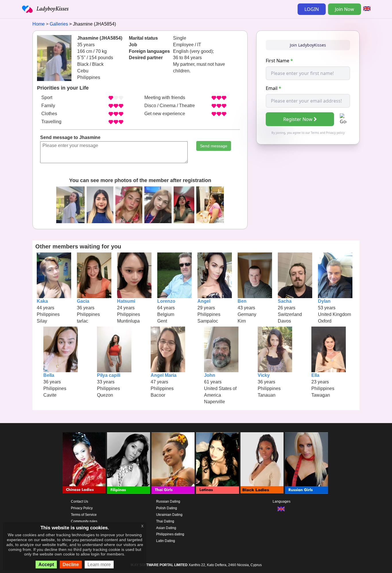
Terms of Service (84, 515)
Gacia (83, 301)
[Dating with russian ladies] (306, 463)
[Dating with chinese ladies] (84, 463)
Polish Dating (166, 508)
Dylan (324, 301)
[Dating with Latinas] (217, 463)
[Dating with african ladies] (262, 463)
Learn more (99, 564)
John (209, 375)
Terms (315, 133)
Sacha (285, 301)
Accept (46, 564)
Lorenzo (166, 301)
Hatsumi (126, 301)
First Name (279, 60)
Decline (71, 564)
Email (273, 88)
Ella (315, 375)
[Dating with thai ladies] (173, 463)
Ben (242, 301)
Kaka (42, 301)
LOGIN (311, 9)
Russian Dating (168, 501)
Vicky (264, 375)
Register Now (298, 119)
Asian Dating (166, 528)
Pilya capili (108, 375)
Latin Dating (165, 541)
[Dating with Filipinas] (128, 463)
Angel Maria (163, 375)
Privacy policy (335, 133)
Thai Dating (165, 521)
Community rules (84, 521)
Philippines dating (170, 534)
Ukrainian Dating (169, 515)
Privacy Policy (82, 508)
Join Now (344, 9)
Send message (213, 146)
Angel (203, 301)
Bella (48, 375)
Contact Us (79, 501)
